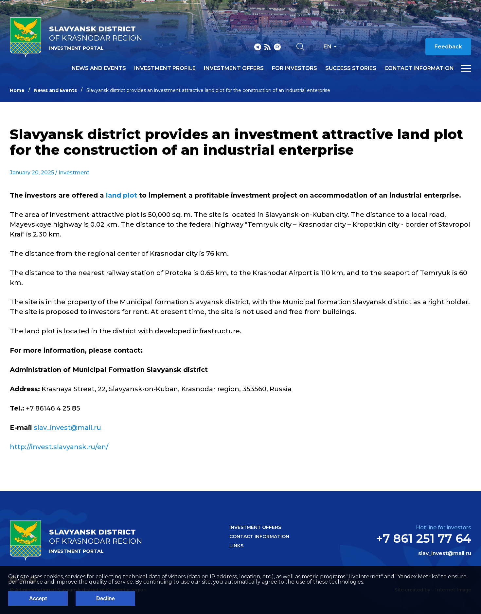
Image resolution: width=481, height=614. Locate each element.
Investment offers (234, 68)
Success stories (350, 68)
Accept (38, 598)
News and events (99, 68)
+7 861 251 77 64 (423, 538)
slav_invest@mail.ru (67, 427)
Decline (105, 598)
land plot (121, 195)
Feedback (448, 47)
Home (17, 90)
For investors (294, 68)
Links (236, 546)
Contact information (419, 68)
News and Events (55, 90)
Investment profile (165, 68)
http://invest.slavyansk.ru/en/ (59, 447)
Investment (74, 172)
